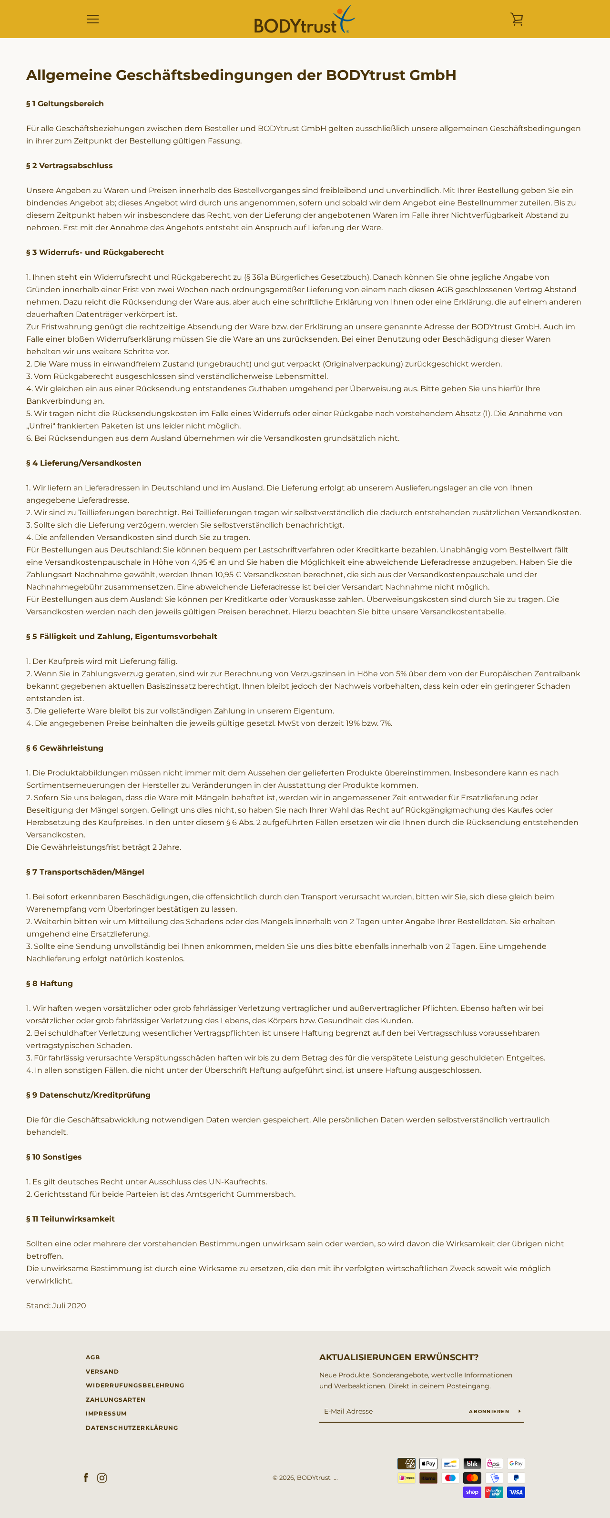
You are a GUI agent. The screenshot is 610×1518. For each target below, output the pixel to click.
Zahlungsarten (116, 1399)
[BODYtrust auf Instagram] (102, 1477)
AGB (93, 1357)
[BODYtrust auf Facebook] (86, 1477)
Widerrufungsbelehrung (135, 1385)
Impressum (106, 1413)
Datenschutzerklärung (132, 1427)
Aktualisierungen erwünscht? (399, 1357)
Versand (102, 1371)
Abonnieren (490, 1411)
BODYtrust (313, 1477)
